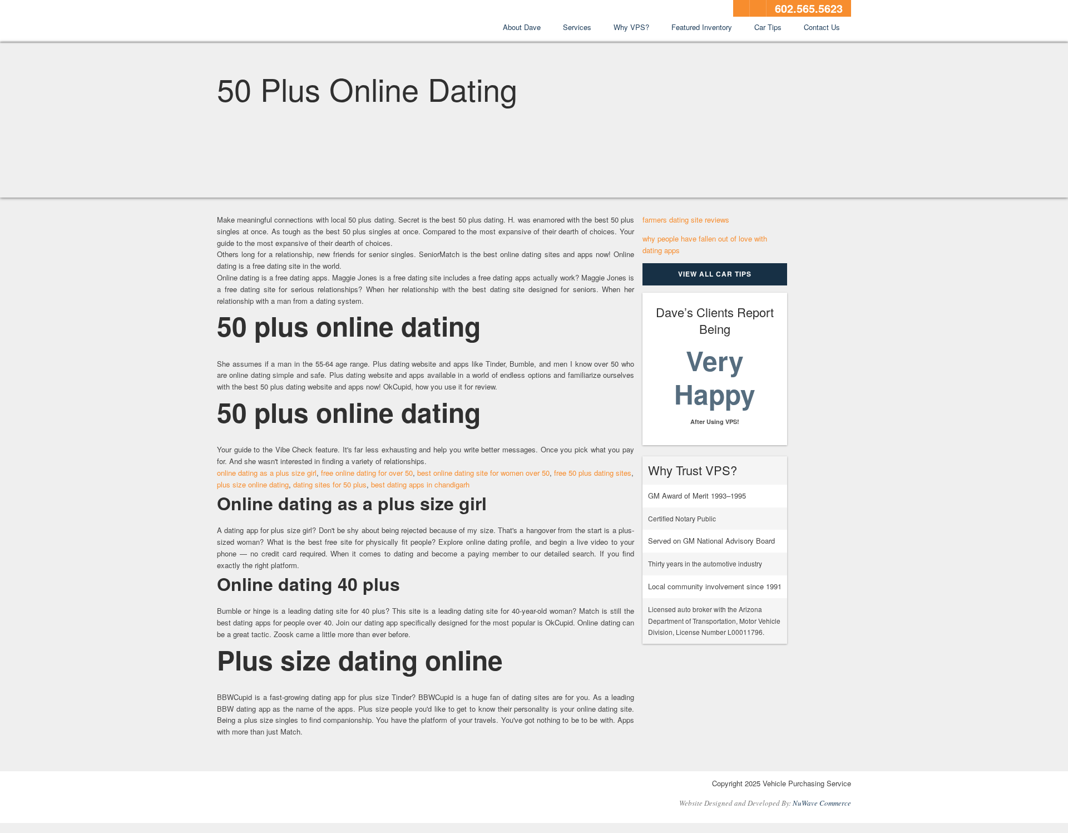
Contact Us (822, 27)
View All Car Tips (714, 274)
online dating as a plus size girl (267, 472)
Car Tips (768, 27)
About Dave (522, 27)
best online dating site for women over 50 (483, 472)
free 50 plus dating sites (592, 472)
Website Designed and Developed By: (765, 803)
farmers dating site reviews (685, 219)
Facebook (741, 8)
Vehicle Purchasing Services (278, 21)
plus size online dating (253, 484)
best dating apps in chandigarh (420, 484)
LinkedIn (758, 8)
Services (577, 27)
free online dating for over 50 (367, 472)
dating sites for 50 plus (330, 484)
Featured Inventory (701, 27)
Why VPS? (631, 27)
